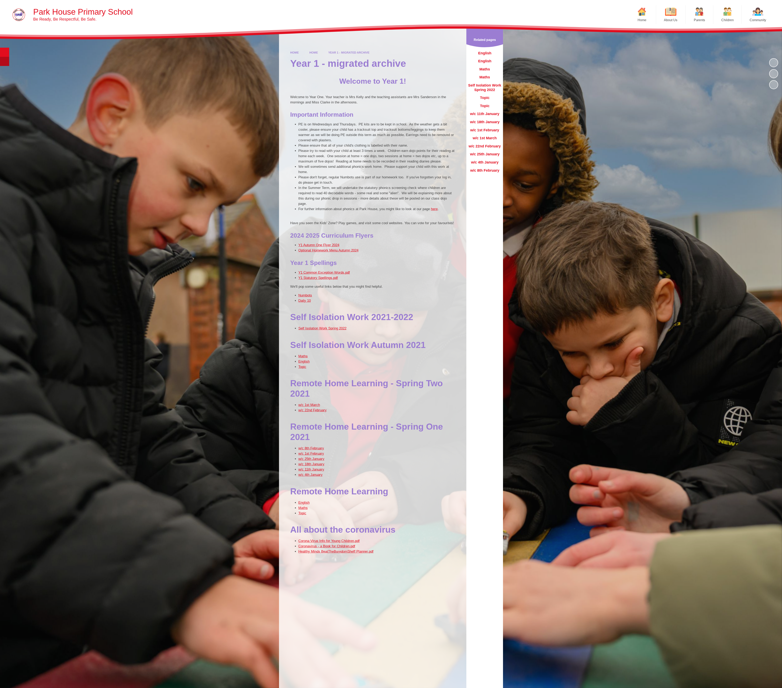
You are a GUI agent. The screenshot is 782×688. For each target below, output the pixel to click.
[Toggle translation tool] (4, 61)
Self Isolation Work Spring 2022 (322, 328)
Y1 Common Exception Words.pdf (324, 272)
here (434, 209)
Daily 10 (304, 301)
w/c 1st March (309, 405)
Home (294, 52)
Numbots (305, 295)
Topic (302, 367)
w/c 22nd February (312, 410)
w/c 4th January (310, 475)
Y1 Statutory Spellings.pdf (318, 278)
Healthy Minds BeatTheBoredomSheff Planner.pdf (335, 551)
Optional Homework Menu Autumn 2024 (328, 250)
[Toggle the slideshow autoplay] (773, 62)
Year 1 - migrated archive (348, 52)
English (304, 361)
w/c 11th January (311, 469)
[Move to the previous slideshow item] (773, 73)
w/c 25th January (311, 459)
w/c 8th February (311, 448)
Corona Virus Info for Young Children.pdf (329, 541)
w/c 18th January (311, 464)
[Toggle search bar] (4, 52)
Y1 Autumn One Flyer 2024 (318, 245)
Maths (303, 356)
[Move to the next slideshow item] (773, 84)
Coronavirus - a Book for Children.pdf (326, 546)
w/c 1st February (311, 453)
